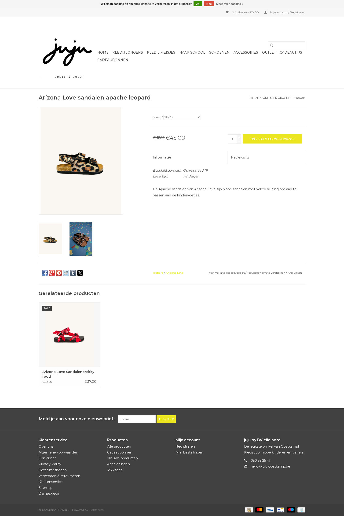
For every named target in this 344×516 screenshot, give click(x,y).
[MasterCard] (259, 509)
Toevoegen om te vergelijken (266, 272)
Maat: (157, 117)
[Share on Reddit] (66, 273)
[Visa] (269, 509)
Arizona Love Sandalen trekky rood (68, 374)
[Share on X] (80, 273)
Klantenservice (51, 482)
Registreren (185, 446)
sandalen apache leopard (283, 98)
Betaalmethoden (53, 470)
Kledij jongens (128, 52)
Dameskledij (49, 493)
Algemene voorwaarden (58, 452)
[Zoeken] (271, 45)
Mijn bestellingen (189, 452)
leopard (158, 272)
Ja (197, 4)
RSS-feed (115, 470)
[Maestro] (290, 509)
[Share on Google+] (52, 273)
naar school (192, 52)
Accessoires (246, 52)
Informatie (162, 157)
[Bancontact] (280, 509)
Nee (209, 4)
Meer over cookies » (229, 4)
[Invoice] (300, 509)
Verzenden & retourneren (59, 476)
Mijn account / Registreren (287, 12)
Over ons (46, 446)
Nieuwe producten (122, 458)
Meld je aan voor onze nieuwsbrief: (77, 418)
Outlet (269, 52)
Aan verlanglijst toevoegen (227, 272)
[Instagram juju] (301, 419)
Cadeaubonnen (112, 60)
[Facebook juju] (293, 419)
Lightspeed (96, 510)
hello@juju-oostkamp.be (270, 466)
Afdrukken (295, 272)
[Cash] (248, 509)
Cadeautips (291, 52)
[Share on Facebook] (45, 273)
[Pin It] (59, 273)
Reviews (240, 157)
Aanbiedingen (118, 464)
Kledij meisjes (161, 52)
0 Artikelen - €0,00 (245, 12)
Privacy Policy (50, 464)
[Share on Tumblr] (73, 273)
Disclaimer (47, 458)
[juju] (67, 52)
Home (103, 52)
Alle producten (119, 446)
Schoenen (219, 52)
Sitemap (45, 488)
